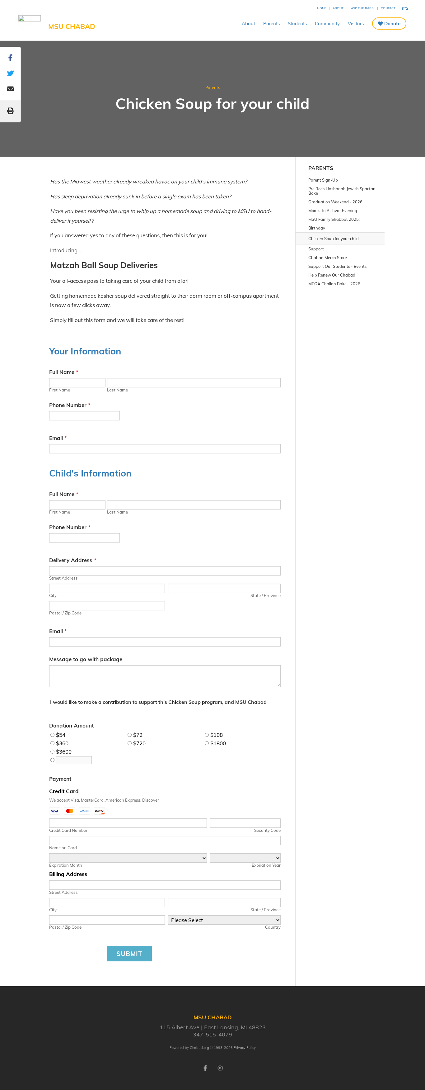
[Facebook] (205, 1067)
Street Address (63, 578)
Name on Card (63, 847)
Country (273, 927)
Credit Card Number (68, 830)
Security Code (267, 830)
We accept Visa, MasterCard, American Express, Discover (104, 800)
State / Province (265, 595)
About (338, 8)
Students (297, 23)
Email (58, 438)
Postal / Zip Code (65, 612)
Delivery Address (72, 560)
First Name (59, 389)
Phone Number (70, 405)
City (53, 595)
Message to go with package (85, 659)
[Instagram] (220, 1067)
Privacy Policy (245, 1047)
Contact (388, 8)
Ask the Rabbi (363, 8)
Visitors (356, 23)
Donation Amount (71, 725)
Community (327, 23)
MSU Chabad (71, 26)
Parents (271, 23)
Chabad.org (199, 1047)
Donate (392, 23)
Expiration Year (266, 865)
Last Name (117, 389)
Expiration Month (65, 865)
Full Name (63, 372)
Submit (129, 954)
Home (321, 8)
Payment (60, 778)
